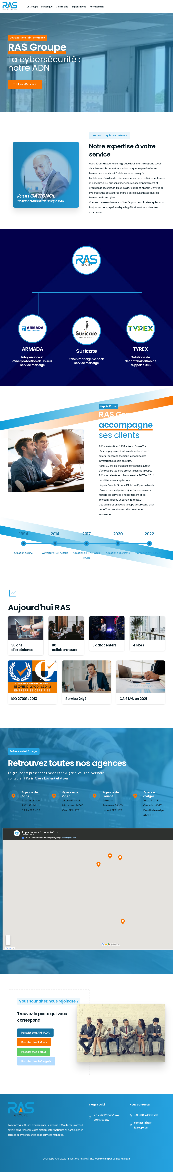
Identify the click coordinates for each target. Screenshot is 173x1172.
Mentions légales (78, 1158)
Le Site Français (121, 1158)
